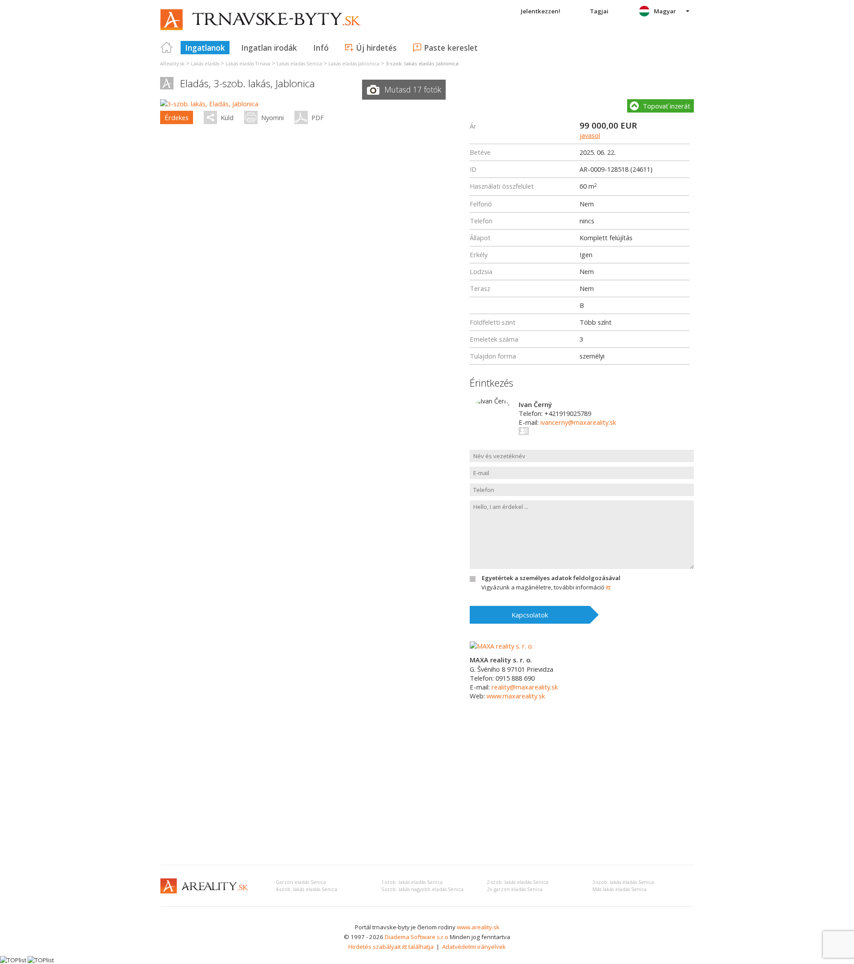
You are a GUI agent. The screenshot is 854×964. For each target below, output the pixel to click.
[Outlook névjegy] (524, 431)
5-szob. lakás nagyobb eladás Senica (422, 889)
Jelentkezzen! (540, 11)
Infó (321, 47)
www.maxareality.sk (516, 695)
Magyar (665, 11)
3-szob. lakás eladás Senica (623, 882)
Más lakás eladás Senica (619, 889)
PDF (317, 117)
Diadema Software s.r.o (416, 937)
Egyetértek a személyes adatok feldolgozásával (551, 578)
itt (608, 587)
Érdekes (177, 117)
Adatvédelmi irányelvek (474, 947)
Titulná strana (166, 47)
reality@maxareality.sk (524, 686)
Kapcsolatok (530, 614)
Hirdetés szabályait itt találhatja (391, 947)
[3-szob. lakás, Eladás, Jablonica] (209, 103)
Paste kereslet (451, 47)
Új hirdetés (376, 47)
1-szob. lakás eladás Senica (412, 882)
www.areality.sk (478, 927)
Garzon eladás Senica (301, 882)
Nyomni (272, 117)
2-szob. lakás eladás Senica (517, 882)
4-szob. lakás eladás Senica (306, 889)
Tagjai (599, 11)
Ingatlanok (205, 47)
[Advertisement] (427, 791)
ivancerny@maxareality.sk (578, 422)
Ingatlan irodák (269, 47)
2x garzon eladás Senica (515, 889)
